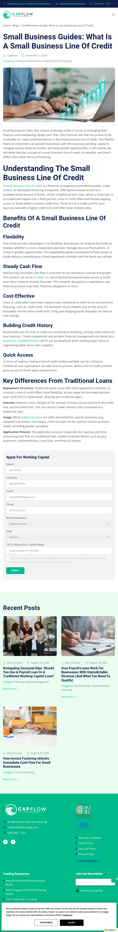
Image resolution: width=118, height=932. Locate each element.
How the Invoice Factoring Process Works (25, 882)
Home (6, 25)
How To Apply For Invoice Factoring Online (26, 892)
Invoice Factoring (24, 772)
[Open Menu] (113, 14)
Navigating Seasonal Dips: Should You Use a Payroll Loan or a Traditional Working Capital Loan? (28, 672)
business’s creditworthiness (21, 341)
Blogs (16, 25)
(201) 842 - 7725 (102, 3)
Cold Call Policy (87, 848)
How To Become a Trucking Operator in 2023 (21, 901)
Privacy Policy (86, 854)
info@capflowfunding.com (72, 3)
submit (15, 570)
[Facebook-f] (13, 842)
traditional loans (31, 417)
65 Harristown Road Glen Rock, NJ (27, 822)
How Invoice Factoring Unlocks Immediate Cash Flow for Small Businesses (27, 762)
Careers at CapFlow (91, 890)
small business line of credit (24, 186)
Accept (71, 923)
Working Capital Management (32, 682)
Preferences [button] (67, 915)
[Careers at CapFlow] (77, 890)
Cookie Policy (85, 843)
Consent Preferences (88, 861)
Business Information (29, 61)
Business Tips (83, 686)
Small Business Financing (57, 61)
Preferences (46, 923)
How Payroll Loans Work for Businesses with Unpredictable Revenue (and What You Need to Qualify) (85, 674)
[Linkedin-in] (5, 842)
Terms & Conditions (89, 837)
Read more (9, 688)
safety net (42, 277)
